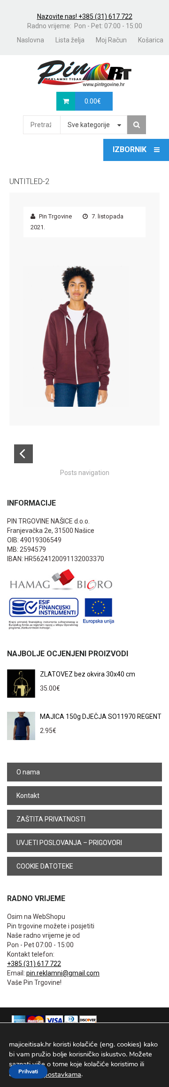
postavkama (62, 1074)
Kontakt (27, 795)
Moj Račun (111, 40)
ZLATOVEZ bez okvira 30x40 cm (87, 674)
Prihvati (28, 1071)
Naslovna (30, 40)
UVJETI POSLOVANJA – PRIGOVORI (69, 842)
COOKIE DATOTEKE (44, 866)
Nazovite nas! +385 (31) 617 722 (84, 16)
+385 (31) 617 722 (34, 963)
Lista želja (69, 40)
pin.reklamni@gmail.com (63, 973)
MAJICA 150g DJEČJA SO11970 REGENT (100, 716)
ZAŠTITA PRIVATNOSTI (50, 819)
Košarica (150, 40)
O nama (28, 772)
